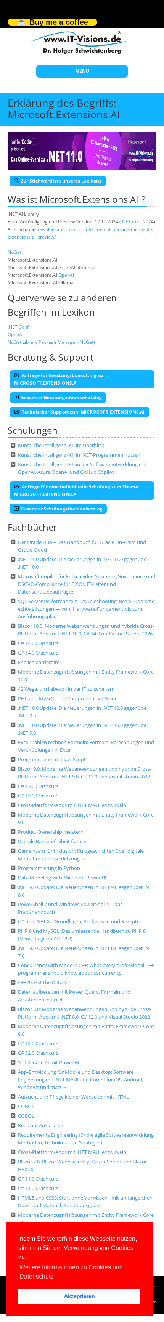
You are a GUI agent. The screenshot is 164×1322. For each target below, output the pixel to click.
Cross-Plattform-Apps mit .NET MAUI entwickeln (72, 805)
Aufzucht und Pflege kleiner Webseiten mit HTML (73, 1096)
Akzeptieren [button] (79, 1296)
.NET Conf (131, 221)
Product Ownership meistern (51, 831)
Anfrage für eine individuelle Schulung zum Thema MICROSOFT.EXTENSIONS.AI (76, 490)
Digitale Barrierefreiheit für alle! (52, 841)
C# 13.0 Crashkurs (38, 786)
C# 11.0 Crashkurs (38, 1178)
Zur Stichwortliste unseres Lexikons (61, 181)
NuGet (14, 252)
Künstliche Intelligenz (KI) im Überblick (61, 445)
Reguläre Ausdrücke (40, 1125)
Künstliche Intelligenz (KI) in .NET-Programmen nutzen (79, 454)
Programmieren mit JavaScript (52, 759)
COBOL (26, 1106)
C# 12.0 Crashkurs (38, 1043)
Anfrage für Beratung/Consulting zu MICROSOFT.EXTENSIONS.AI (58, 379)
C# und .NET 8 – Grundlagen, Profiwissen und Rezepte (79, 921)
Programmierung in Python (49, 868)
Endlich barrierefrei (39, 662)
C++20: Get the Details (42, 982)
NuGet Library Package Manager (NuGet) (51, 342)
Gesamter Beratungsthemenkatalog (61, 397)
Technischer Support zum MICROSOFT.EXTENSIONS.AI (83, 412)
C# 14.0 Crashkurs (38, 643)
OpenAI (66, 275)
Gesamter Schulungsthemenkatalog (61, 508)
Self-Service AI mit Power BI (48, 1062)
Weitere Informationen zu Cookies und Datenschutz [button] (71, 1272)
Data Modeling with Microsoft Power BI (62, 877)
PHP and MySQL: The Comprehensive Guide (67, 698)
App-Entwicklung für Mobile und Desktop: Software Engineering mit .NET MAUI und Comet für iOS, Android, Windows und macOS (80, 1080)
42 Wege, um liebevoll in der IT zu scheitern (66, 688)
